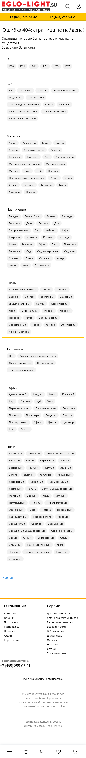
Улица (60, 258)
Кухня (12, 244)
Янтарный (15, 559)
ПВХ (39, 171)
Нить (27, 171)
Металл (13, 171)
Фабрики (9, 618)
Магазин (27, 244)
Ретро (29, 317)
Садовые (69, 251)
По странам (11, 622)
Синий (27, 537)
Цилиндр (68, 422)
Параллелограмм (46, 408)
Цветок (52, 422)
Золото (13, 474)
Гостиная (14, 223)
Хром (60, 544)
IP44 (33, 66)
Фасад (12, 265)
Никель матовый (57, 502)
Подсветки (15, 97)
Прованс (14, 317)
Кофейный (36, 481)
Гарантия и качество (60, 622)
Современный (17, 324)
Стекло (13, 185)
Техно (35, 324)
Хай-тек (50, 324)
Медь (46, 495)
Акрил (12, 143)
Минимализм (29, 310)
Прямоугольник (18, 422)
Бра (11, 90)
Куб (39, 401)
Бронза (64, 460)
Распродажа (11, 626)
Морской (65, 310)
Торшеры (64, 104)
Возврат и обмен (57, 626)
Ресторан (14, 251)
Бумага (60, 143)
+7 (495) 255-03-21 (63, 17)
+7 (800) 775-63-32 (23, 17)
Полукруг (14, 415)
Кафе (65, 230)
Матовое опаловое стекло (24, 164)
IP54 (45, 66)
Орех (32, 509)
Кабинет (51, 230)
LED (11, 356)
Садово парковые (47, 251)
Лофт (12, 310)
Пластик (53, 171)
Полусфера (32, 415)
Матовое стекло (55, 164)
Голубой (33, 467)
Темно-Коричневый (38, 544)
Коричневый (16, 481)
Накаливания (45, 363)
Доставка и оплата (58, 613)
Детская (43, 223)
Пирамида (68, 408)
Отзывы (52, 640)
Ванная (51, 216)
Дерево (13, 150)
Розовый (63, 516)
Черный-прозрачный (37, 552)
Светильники (36, 97)
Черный (13, 552)
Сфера (38, 422)
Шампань (61, 552)
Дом (56, 223)
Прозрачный (64, 509)
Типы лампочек (57, 653)
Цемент (30, 192)
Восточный (47, 296)
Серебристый (17, 523)
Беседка (13, 216)
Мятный (60, 495)
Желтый (49, 467)
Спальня (14, 258)
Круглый (25, 401)
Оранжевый (16, 509)
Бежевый (14, 460)
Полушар (50, 415)
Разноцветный (18, 516)
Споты (49, 104)
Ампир (46, 289)
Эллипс (25, 429)
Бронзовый (15, 467)
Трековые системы (54, 111)
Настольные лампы (64, 90)
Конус (52, 394)
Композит (32, 157)
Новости (52, 644)
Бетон (45, 143)
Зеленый (65, 467)
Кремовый (15, 488)
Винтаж (29, 296)
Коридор (48, 237)
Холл (25, 265)
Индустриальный (19, 303)
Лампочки (25, 90)
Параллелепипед (19, 408)
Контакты (10, 613)
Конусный (68, 394)
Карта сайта (11, 640)
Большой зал (32, 216)
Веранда (67, 216)
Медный (31, 495)
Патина (46, 509)
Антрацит (34, 453)
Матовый (14, 495)
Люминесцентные (20, 363)
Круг (11, 401)
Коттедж (64, 237)
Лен (47, 157)
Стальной (15, 544)
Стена (29, 258)
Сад (28, 251)
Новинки (9, 631)
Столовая (44, 258)
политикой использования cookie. (44, 706)
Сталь (68, 178)
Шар (11, 429)
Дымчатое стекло (34, 150)
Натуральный (17, 502)
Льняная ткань (65, 157)
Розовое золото (42, 516)
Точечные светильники (23, 111)
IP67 (67, 66)
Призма (67, 415)
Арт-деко (62, 289)
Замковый (66, 296)
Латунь (32, 488)
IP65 (56, 66)
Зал (37, 230)
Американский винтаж (22, 289)
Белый (30, 460)
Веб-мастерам (56, 631)
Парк (55, 244)
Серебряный (55, 523)
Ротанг (54, 178)
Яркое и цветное (19, 331)
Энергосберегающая (21, 370)
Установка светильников (62, 618)
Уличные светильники (22, 118)
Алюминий (29, 143)
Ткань (62, 185)
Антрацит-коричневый (60, 453)
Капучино (45, 474)
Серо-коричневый (62, 530)
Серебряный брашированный (27, 530)
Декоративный (18, 394)
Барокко (13, 296)
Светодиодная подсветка (24, 104)
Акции (8, 635)
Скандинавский (48, 317)
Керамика (15, 157)
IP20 (11, 66)
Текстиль (29, 185)
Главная (7, 577)
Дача (29, 223)
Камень (55, 150)
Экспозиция (42, 265)
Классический (59, 303)
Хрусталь (14, 192)
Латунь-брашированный (57, 488)
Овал (50, 401)
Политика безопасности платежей (43, 679)
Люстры (42, 90)
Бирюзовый (47, 460)
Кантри (40, 303)
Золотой (28, 474)
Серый (13, 537)
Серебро (36, 523)
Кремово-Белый (58, 481)
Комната (32, 237)
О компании (15, 605)
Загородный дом (19, 230)
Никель (36, 502)
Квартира (14, 237)
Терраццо (46, 185)
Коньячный (64, 474)
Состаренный (46, 537)
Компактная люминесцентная (38, 356)
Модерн (48, 310)
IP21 (22, 66)
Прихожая (70, 244)
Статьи (51, 649)
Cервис (53, 605)
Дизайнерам (55, 635)
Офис (42, 244)
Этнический (68, 324)
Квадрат (38, 394)
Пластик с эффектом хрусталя (26, 178)
